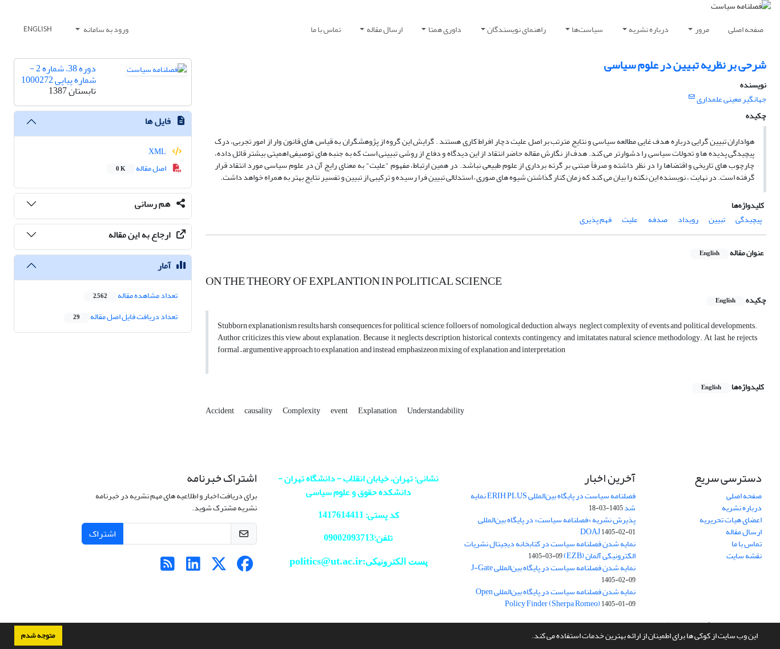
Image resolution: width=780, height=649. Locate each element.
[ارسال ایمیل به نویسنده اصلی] (691, 97)
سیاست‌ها (587, 29)
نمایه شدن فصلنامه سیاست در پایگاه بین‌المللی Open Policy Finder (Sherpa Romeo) (556, 597)
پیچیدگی (748, 219)
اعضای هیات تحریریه (730, 519)
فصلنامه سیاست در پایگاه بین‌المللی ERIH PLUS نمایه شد (553, 501)
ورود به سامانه (105, 29)
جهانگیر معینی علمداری (731, 99)
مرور (702, 29)
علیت (630, 219)
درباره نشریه (649, 29)
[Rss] (167, 567)
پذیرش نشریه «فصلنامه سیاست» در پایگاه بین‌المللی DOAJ (557, 525)
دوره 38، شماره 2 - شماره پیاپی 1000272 (58, 74)
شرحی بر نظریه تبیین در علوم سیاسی (685, 65)
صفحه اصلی (745, 29)
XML (157, 151)
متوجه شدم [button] (38, 635)
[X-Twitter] (219, 567)
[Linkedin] (193, 567)
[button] (528, 637)
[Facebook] (244, 567)
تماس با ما (326, 29)
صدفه (658, 219)
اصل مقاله (141, 168)
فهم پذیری (596, 219)
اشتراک (102, 533)
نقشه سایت (744, 555)
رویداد (688, 219)
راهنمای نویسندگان (516, 29)
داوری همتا (444, 29)
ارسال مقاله (385, 29)
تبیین (717, 219)
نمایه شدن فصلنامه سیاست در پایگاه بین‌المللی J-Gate (553, 567)
